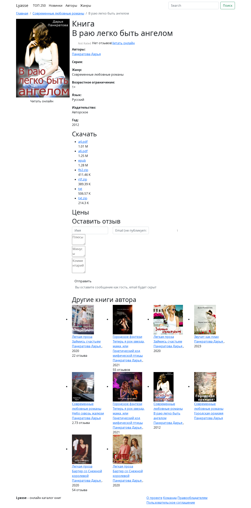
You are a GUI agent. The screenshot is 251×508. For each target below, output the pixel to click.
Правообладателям (192, 498)
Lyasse (22, 5)
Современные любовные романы (58, 13)
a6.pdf (83, 151)
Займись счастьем (86, 341)
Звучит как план (206, 337)
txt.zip (82, 198)
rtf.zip (82, 179)
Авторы (71, 5)
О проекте (154, 498)
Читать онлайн (41, 101)
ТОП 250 (39, 5)
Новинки (55, 5)
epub (82, 160)
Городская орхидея (208, 413)
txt (80, 189)
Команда (170, 498)
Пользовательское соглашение (170, 502)
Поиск (227, 5)
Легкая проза (82, 337)
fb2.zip (83, 170)
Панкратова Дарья (86, 54)
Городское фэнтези (127, 337)
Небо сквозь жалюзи (88, 413)
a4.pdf (83, 141)
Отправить (83, 281)
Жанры (85, 5)
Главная (22, 13)
